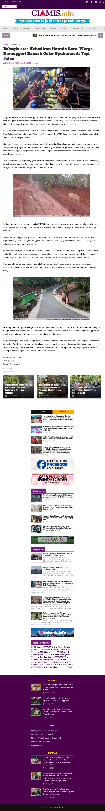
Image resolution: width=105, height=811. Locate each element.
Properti (92, 28)
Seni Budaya (40, 28)
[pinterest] (100, 2)
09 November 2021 (24, 63)
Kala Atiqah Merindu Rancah (42, 734)
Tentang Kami (16, 2)
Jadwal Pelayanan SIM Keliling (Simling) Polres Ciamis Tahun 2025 (57, 554)
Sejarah (26, 28)
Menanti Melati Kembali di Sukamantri (46, 738)
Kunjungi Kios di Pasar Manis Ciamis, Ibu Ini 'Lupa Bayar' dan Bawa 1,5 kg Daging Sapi (58, 518)
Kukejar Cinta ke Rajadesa (41, 742)
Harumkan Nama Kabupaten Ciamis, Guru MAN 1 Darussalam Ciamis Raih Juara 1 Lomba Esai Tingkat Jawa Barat (58, 418)
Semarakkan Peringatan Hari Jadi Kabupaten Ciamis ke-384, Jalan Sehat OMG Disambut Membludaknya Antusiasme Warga (65, 35)
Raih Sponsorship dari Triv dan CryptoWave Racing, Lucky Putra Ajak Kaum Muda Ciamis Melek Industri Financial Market (57, 615)
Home (6, 2)
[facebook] (91, 2)
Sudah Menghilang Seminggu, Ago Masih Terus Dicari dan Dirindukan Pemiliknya (58, 438)
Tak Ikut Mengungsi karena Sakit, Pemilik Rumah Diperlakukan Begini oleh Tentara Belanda (58, 687)
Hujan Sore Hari (37, 746)
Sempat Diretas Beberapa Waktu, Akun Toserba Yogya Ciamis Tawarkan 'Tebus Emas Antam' (58, 507)
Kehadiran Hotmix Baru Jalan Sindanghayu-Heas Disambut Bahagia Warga (84, 390)
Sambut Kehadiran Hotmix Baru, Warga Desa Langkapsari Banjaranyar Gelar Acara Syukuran (18, 388)
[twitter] (87, 2)
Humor (63, 412)
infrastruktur (15, 44)
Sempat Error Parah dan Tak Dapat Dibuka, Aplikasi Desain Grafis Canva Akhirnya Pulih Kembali (57, 528)
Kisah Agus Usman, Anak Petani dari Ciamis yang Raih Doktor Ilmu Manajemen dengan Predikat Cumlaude (58, 791)
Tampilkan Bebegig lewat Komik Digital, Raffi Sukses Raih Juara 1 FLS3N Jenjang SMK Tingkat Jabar (58, 583)
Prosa (64, 28)
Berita (15, 28)
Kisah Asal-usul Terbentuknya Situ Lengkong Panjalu (56, 568)
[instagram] (96, 2)
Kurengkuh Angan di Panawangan (44, 730)
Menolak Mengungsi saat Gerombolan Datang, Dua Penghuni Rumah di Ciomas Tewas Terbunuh (57, 711)
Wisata (53, 28)
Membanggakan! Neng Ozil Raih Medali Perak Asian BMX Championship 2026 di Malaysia (58, 428)
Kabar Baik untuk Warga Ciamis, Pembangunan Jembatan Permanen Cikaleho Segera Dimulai (52, 388)
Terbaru (42, 412)
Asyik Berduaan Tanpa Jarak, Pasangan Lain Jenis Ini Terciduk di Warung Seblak (58, 496)
